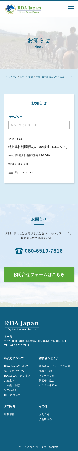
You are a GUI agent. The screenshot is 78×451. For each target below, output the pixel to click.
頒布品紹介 (10, 390)
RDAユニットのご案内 (17, 375)
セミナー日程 (47, 375)
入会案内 (9, 380)
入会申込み (45, 419)
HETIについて (12, 395)
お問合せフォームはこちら (39, 274)
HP (31, 172)
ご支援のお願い (13, 385)
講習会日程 (45, 371)
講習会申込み (47, 380)
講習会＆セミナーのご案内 (54, 366)
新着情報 (9, 414)
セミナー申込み (48, 385)
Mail (24, 172)
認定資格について (14, 371)
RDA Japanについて (16, 366)
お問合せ (44, 414)
